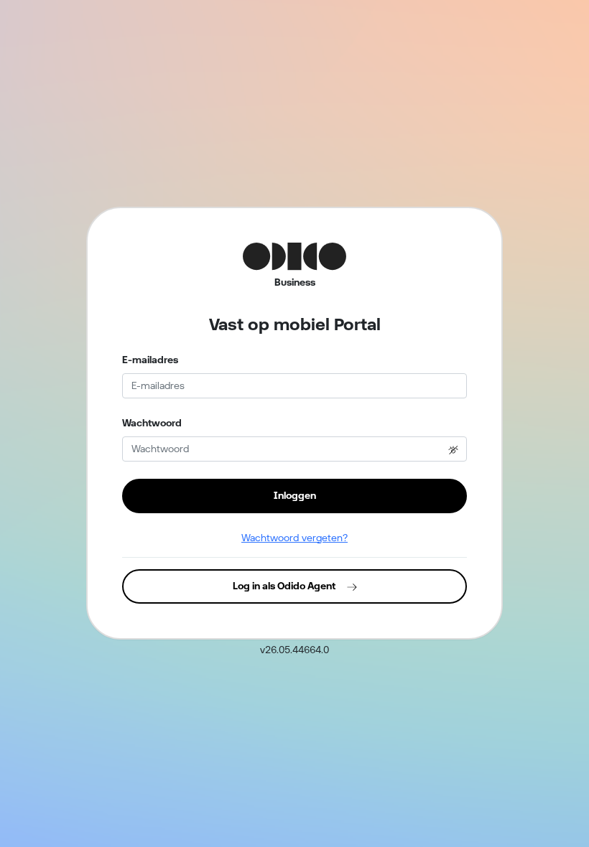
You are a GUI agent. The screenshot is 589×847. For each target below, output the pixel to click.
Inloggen (295, 495)
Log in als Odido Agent (284, 585)
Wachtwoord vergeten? (294, 537)
